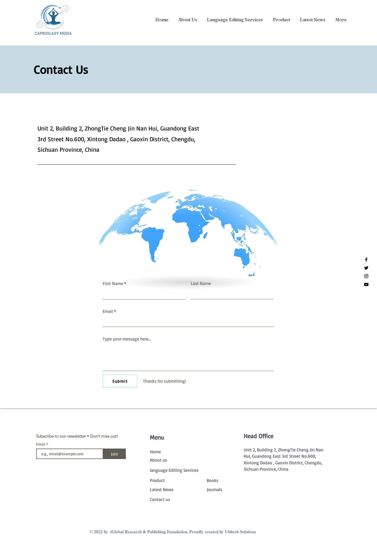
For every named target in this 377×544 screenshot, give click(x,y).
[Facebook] (366, 259)
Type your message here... (127, 339)
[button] (281, 19)
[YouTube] (366, 284)
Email (108, 311)
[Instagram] (366, 276)
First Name (113, 283)
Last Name (201, 283)
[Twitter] (366, 268)
